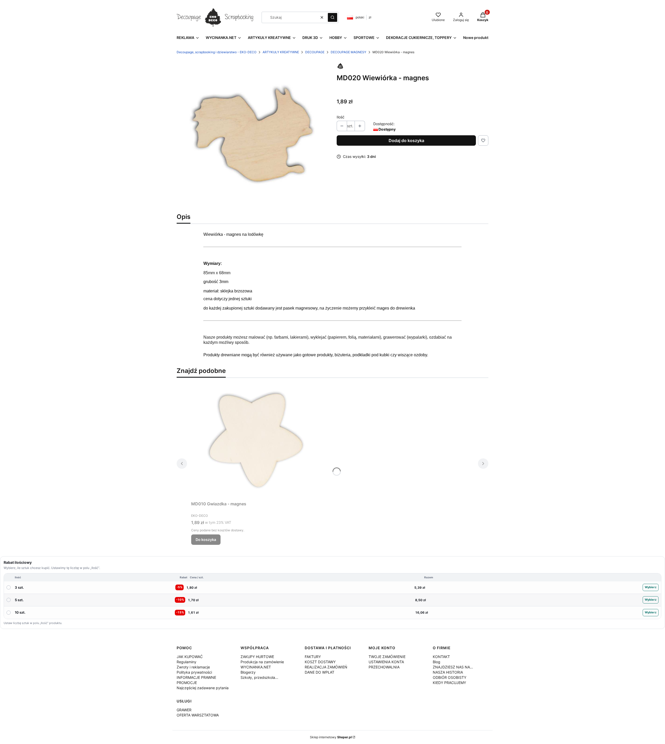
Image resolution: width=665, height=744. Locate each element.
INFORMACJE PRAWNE (196, 677)
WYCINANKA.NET (256, 667)
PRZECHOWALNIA (384, 667)
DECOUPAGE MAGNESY (348, 52)
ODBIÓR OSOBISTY (449, 677)
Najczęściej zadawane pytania (203, 688)
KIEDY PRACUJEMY (449, 682)
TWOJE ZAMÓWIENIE (387, 656)
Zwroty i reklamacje (193, 667)
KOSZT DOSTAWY (320, 662)
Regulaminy (186, 662)
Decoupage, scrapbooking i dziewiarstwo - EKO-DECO (216, 52)
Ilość (340, 117)
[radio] (332, 587)
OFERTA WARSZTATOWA (198, 715)
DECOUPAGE (314, 52)
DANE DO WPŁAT (319, 672)
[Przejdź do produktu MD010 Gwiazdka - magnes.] (256, 440)
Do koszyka (206, 539)
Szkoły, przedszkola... (259, 677)
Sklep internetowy (331, 737)
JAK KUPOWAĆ (190, 656)
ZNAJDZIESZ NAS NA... (453, 667)
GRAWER (184, 710)
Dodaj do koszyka (406, 140)
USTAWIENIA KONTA (386, 662)
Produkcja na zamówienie (262, 662)
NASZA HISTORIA (448, 672)
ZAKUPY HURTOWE (257, 656)
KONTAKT (441, 656)
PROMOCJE (187, 682)
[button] (332, 17)
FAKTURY (313, 656)
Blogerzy (248, 672)
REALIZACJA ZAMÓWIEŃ (326, 667)
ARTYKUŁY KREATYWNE (281, 52)
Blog (436, 662)
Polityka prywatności (194, 672)
